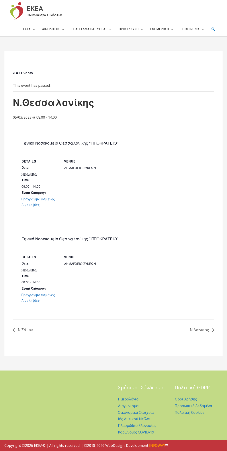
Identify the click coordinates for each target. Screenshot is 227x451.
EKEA (35, 8)
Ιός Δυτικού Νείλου (134, 418)
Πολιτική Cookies (189, 412)
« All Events (23, 72)
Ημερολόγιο (128, 399)
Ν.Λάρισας (200, 329)
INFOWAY (157, 445)
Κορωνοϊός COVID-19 (136, 432)
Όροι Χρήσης (186, 399)
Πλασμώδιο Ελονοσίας (137, 425)
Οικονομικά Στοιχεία (136, 412)
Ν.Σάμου (25, 329)
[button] (213, 29)
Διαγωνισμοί (129, 405)
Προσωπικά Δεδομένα (193, 405)
